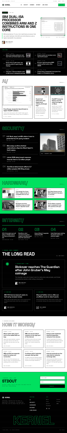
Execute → (52, 386)
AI (21, 4)
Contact (58, 399)
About (59, 1)
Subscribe (61, 4)
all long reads (60, 255)
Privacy (58, 401)
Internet (38, 4)
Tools (47, 401)
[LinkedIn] (46, 408)
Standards (48, 405)
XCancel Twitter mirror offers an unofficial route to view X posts (47, 296)
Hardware (32, 4)
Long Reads (45, 4)
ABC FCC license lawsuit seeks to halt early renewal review (16, 296)
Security (26, 4)
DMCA (58, 403)
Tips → (63, 1)
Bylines (55, 1)
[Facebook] (49, 408)
